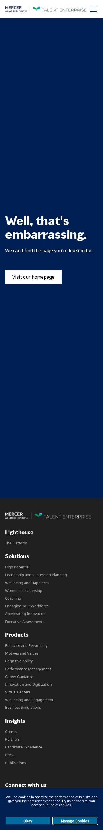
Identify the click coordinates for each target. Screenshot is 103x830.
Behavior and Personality (26, 645)
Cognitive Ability (19, 660)
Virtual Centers (17, 692)
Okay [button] (27, 820)
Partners (12, 739)
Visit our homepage (33, 277)
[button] (92, 9)
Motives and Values (21, 653)
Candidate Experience (23, 747)
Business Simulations (23, 707)
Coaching (13, 598)
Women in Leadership (23, 590)
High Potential (17, 567)
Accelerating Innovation (25, 613)
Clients (11, 731)
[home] (45, 9)
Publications (15, 762)
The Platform (16, 543)
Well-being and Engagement (29, 699)
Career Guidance (19, 676)
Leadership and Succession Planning (36, 574)
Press (9, 754)
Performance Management (28, 668)
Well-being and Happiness (27, 582)
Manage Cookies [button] (75, 820)
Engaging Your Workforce (27, 605)
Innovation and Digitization (28, 684)
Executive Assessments (24, 621)
